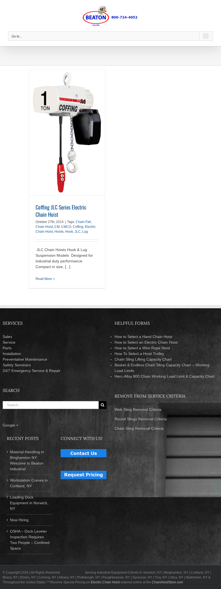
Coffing (78, 227)
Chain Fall (83, 222)
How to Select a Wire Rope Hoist (142, 348)
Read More (44, 279)
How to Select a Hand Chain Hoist (143, 336)
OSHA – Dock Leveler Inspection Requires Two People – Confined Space (30, 539)
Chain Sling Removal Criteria (139, 428)
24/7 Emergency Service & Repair (31, 370)
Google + (10, 425)
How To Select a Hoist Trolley (139, 353)
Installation (12, 353)
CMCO (66, 227)
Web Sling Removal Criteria (138, 409)
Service (9, 342)
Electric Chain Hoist (105, 582)
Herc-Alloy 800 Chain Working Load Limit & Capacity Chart (165, 376)
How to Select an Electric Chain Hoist (146, 342)
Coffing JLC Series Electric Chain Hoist (61, 210)
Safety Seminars (17, 365)
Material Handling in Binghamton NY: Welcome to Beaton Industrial (27, 460)
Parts (7, 348)
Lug (85, 231)
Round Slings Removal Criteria (141, 419)
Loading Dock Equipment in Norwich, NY (29, 503)
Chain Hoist (44, 227)
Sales (7, 336)
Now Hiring (19, 520)
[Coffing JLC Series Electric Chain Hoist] (67, 132)
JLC (78, 231)
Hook (69, 231)
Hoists (59, 231)
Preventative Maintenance (25, 359)
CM (57, 227)
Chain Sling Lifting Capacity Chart (143, 359)
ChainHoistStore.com (167, 582)
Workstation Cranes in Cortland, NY (29, 483)
